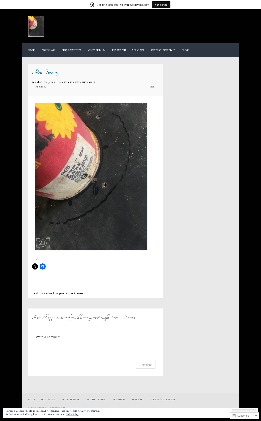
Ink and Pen (119, 50)
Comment (146, 364)
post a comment (77, 293)
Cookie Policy (72, 414)
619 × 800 (62, 82)
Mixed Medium (96, 50)
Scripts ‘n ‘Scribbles (163, 50)
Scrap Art (138, 50)
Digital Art (48, 50)
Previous (39, 86)
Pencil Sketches (71, 50)
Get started (161, 4)
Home (31, 50)
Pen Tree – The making (82, 82)
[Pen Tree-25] (91, 252)
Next (154, 86)
